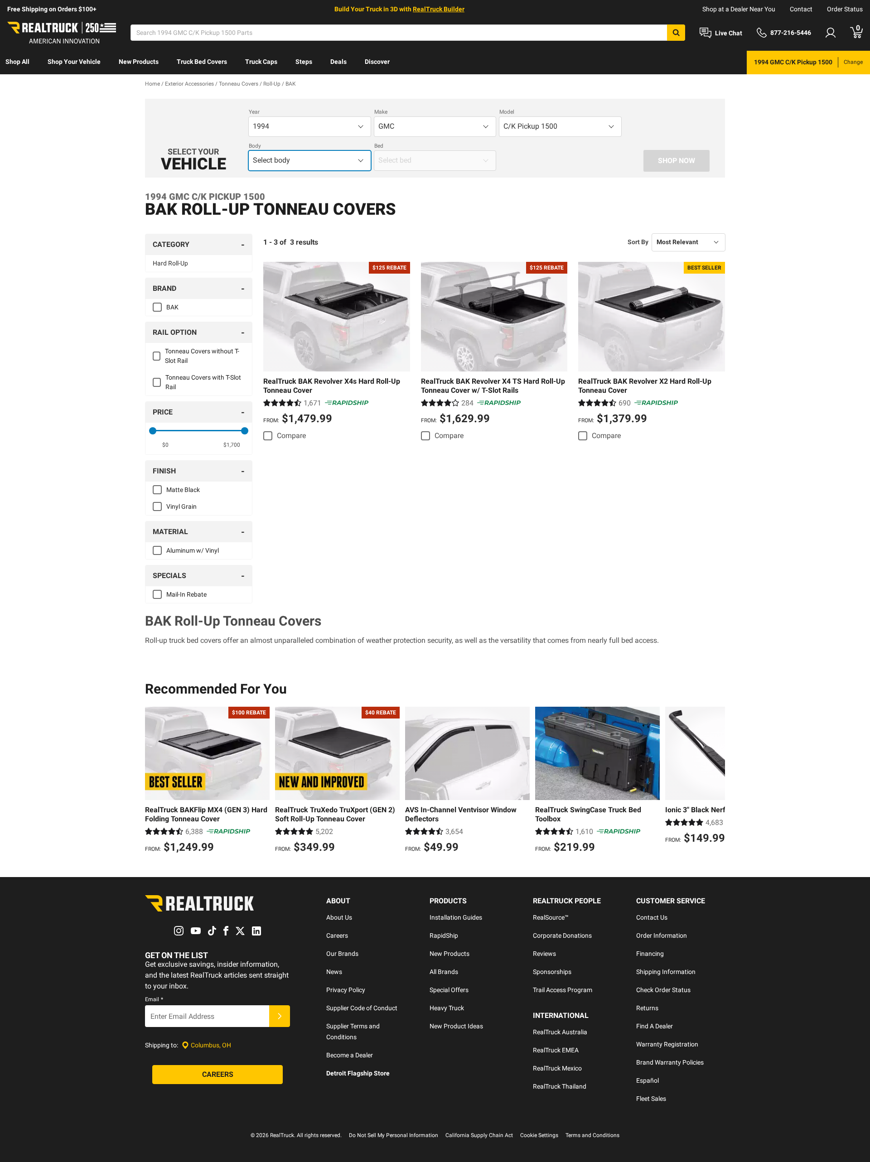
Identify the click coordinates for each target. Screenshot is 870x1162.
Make (380, 112)
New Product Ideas (456, 1026)
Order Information (661, 935)
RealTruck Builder (438, 9)
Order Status (845, 9)
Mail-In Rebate (186, 594)
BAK (172, 307)
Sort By (638, 242)
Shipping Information (666, 971)
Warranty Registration (667, 1044)
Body (255, 146)
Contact (801, 9)
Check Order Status (663, 989)
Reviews (544, 953)
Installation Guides (456, 917)
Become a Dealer (349, 1055)
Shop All (17, 61)
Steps (303, 61)
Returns (647, 1008)
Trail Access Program (562, 989)
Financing (650, 953)
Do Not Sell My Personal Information (393, 1135)
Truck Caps (261, 61)
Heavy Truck (447, 1008)
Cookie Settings (539, 1135)
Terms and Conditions (592, 1135)
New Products (139, 61)
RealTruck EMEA (556, 1050)
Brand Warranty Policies (670, 1062)
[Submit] (279, 1016)
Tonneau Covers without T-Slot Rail (202, 355)
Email (154, 999)
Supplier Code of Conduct (361, 1008)
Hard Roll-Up (170, 263)
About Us (339, 917)
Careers (337, 935)
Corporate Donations (562, 935)
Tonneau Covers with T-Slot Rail (203, 382)
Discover (377, 61)
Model (506, 112)
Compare (291, 435)
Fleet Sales (651, 1098)
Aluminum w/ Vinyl (192, 550)
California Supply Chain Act (479, 1135)
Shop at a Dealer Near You (738, 9)
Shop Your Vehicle (74, 61)
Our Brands (342, 953)
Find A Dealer (654, 1026)
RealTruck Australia (560, 1032)
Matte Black (183, 489)
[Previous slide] (154, 781)
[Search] (676, 32)
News (334, 971)
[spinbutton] (165, 445)
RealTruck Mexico (557, 1068)
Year (254, 112)
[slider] (152, 430)
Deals (338, 61)
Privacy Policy (345, 989)
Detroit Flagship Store (358, 1073)
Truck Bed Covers (202, 61)
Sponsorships (552, 971)
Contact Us (651, 917)
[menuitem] (17, 62)
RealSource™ (551, 917)
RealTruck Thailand (559, 1086)
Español (647, 1080)
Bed (378, 146)
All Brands (444, 971)
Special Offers (449, 989)
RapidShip (444, 935)
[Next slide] (716, 781)
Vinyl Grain (181, 506)
